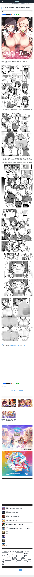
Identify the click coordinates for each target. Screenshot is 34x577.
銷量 (3, 563)
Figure (18, 556)
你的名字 (19, 557)
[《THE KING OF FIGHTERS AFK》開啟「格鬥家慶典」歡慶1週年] (3, 524)
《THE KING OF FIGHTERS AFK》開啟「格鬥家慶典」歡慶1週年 (14, 524)
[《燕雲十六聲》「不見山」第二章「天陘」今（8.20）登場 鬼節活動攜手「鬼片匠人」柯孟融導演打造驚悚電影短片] (3, 532)
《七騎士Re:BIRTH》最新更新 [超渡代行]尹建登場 (12, 516)
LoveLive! (22, 555)
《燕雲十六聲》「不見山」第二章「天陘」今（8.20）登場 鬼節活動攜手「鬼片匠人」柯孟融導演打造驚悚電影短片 (19, 533)
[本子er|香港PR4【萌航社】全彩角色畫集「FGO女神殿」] (25, 403)
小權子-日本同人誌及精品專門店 (14, 345)
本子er (3, 11)
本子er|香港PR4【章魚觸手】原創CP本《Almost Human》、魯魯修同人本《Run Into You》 (9, 408)
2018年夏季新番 (4, 551)
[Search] (31, 2)
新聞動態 (31, 11)
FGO (15, 555)
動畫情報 (14, 560)
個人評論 (22, 557)
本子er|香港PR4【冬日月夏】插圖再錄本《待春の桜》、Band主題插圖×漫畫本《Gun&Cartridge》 (9, 420)
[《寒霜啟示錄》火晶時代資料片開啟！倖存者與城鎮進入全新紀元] (3, 508)
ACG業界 (26, 554)
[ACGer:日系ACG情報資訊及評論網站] (17, 1)
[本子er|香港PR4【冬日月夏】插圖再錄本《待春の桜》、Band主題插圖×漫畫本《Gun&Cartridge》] (9, 414)
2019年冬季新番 (20, 551)
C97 (2, 386)
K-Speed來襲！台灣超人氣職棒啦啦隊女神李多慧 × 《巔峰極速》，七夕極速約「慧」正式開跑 (18, 528)
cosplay (7, 556)
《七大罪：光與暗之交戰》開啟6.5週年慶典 (11, 520)
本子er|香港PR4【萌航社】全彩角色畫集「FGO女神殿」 (25, 408)
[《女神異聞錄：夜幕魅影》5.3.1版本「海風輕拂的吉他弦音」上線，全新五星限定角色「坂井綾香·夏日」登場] (3, 544)
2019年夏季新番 (26, 551)
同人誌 (5, 386)
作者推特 (3, 344)
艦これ (21, 562)
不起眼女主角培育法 (4, 557)
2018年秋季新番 (12, 551)
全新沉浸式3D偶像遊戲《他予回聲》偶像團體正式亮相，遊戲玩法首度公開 (15, 536)
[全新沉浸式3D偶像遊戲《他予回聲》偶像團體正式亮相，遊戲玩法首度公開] (3, 536)
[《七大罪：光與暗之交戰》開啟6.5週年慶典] (3, 520)
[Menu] (2, 2)
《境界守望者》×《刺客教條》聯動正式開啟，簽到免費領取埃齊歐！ (14, 540)
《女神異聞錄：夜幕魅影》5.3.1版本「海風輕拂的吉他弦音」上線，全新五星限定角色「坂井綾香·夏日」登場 (19, 545)
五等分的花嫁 (10, 557)
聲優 (17, 562)
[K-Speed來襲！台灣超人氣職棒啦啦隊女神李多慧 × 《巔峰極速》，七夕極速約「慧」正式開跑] (3, 528)
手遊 (11, 562)
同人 (29, 11)
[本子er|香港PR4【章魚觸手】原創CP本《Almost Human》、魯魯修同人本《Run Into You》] (9, 403)
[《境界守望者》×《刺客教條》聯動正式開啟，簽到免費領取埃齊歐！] (3, 540)
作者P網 (3, 342)
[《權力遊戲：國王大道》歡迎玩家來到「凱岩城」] (3, 512)
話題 (27, 562)
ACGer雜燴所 (20, 554)
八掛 (3, 560)
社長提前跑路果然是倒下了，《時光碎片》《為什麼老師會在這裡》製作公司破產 (25, 393)
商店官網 (24, 345)
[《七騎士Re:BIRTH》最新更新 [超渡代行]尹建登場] (3, 516)
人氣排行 (15, 557)
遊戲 (30, 562)
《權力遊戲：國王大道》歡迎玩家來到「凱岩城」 (12, 512)
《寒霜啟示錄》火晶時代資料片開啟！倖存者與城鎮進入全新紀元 (14, 508)
